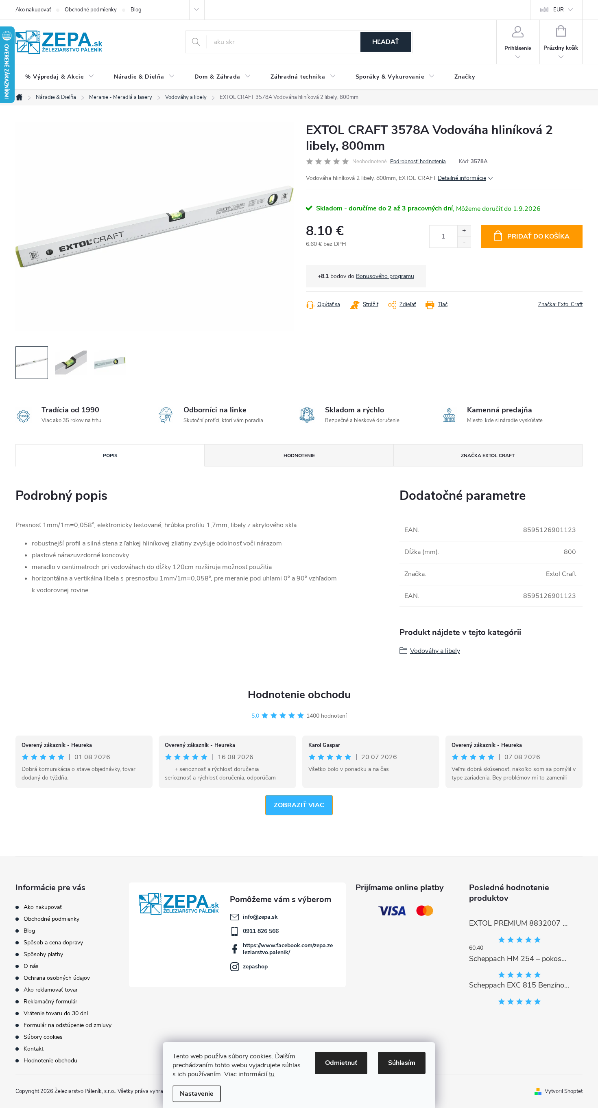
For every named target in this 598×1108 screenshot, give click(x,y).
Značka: (560, 304)
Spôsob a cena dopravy (53, 942)
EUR (558, 9)
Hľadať (385, 41)
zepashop (255, 966)
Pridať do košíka (538, 236)
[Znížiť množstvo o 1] (464, 241)
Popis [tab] (110, 455)
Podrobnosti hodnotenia (418, 161)
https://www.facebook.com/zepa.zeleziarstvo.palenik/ (288, 949)
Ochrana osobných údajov (57, 978)
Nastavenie (197, 1093)
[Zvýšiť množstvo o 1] (464, 231)
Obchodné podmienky (91, 9)
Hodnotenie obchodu (299, 695)
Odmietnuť (341, 1062)
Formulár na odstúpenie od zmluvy (67, 1025)
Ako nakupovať (33, 9)
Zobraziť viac (299, 805)
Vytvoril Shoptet (564, 1091)
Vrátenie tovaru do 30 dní (56, 1013)
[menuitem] (59, 77)
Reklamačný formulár (50, 1001)
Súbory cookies (43, 1037)
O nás (31, 966)
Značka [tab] (488, 455)
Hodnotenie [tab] (299, 455)
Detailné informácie (462, 178)
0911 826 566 (261, 931)
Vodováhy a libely (435, 650)
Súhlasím (401, 1062)
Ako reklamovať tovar (51, 990)
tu (272, 1074)
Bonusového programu (385, 276)
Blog (136, 9)
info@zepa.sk (260, 917)
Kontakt (34, 1049)
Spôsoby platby (43, 954)
